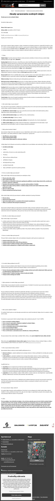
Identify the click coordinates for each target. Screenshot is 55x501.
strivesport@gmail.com (23, 35)
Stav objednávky (44, 497)
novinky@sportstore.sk (9, 35)
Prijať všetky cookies (16, 495)
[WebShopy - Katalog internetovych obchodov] (12, 470)
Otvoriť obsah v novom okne (37, 464)
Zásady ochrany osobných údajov (16, 491)
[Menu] (52, 5)
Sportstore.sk (4, 449)
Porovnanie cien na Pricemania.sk (8, 466)
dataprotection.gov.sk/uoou (34, 342)
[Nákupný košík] (48, 5)
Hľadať (42, 5)
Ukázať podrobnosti (16, 498)
